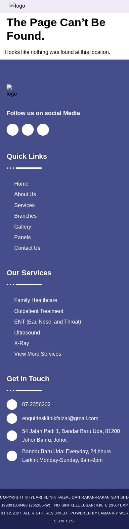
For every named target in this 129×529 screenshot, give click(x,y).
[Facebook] (13, 130)
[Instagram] (28, 130)
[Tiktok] (43, 130)
